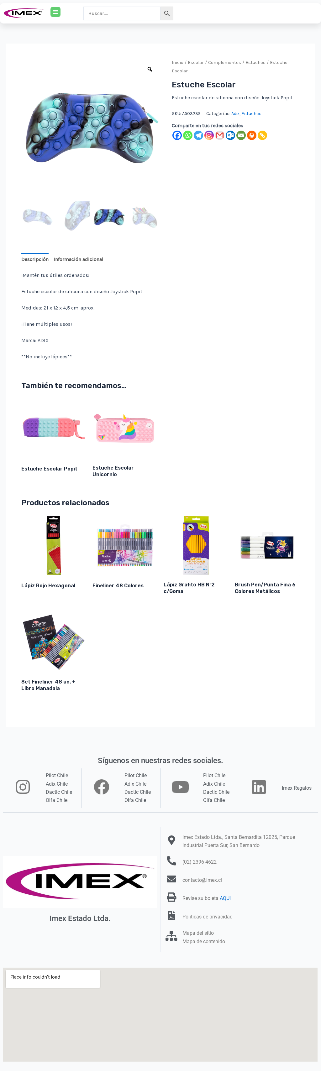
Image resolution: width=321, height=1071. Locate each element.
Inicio (177, 62)
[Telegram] (198, 135)
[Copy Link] (262, 135)
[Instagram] (209, 135)
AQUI (225, 898)
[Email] (241, 135)
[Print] (251, 135)
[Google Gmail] (219, 135)
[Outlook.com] (230, 135)
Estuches (255, 62)
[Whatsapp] (187, 135)
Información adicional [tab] (78, 259)
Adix (235, 113)
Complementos (224, 62)
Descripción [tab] (35, 259)
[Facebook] (177, 135)
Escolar (196, 62)
